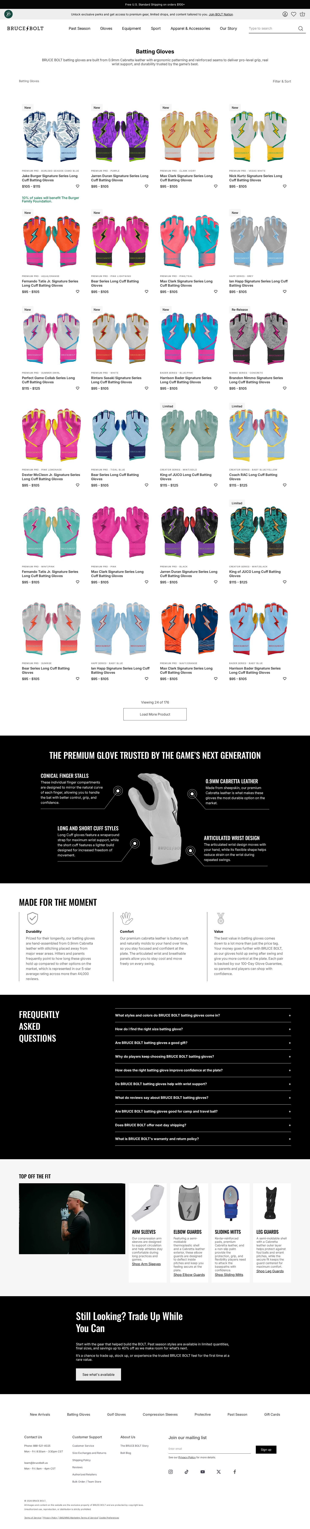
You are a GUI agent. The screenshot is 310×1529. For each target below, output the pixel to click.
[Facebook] (235, 1471)
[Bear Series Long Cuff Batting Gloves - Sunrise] (51, 629)
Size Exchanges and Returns (89, 1452)
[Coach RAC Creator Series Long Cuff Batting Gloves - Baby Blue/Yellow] (258, 435)
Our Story (228, 28)
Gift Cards (272, 1414)
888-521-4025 (41, 1445)
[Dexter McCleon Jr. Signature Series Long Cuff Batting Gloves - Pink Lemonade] (51, 435)
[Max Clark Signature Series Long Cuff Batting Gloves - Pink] (120, 532)
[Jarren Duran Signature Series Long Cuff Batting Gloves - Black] (189, 532)
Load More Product (155, 714)
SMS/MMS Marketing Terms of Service (78, 1517)
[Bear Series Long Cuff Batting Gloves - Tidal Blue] (120, 435)
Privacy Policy (187, 1457)
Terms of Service (32, 1517)
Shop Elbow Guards (189, 1275)
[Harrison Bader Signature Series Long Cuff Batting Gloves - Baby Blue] (258, 629)
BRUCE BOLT (39, 1500)
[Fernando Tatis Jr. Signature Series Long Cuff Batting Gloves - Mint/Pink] (51, 532)
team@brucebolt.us (36, 1462)
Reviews (77, 1467)
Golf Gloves (116, 1414)
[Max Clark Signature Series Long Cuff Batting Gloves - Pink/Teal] (189, 241)
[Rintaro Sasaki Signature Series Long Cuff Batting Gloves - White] (120, 338)
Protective (203, 1414)
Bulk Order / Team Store (86, 1481)
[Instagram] (170, 1471)
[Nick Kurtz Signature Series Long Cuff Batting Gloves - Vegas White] (258, 136)
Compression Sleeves (160, 1414)
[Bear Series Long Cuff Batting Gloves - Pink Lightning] (120, 241)
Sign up (266, 1449)
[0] (293, 14)
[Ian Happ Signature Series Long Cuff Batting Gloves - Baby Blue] (120, 629)
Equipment (131, 28)
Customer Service (83, 1445)
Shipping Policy (81, 1460)
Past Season (79, 28)
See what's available (98, 1374)
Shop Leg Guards (270, 1271)
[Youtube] (203, 1471)
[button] (285, 14)
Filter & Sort (282, 81)
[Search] (300, 28)
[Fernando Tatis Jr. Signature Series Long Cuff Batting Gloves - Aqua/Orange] (51, 241)
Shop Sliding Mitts (229, 1275)
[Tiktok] (187, 1471)
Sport (156, 28)
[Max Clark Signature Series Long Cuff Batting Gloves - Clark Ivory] (189, 136)
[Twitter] (219, 1471)
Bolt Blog (125, 1452)
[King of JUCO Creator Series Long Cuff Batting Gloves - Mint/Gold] (189, 435)
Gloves (106, 28)
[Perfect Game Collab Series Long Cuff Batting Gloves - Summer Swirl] (51, 338)
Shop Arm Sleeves (146, 1264)
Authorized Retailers (84, 1474)
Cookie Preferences (109, 1517)
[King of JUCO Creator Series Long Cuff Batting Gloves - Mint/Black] (258, 532)
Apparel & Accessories (190, 28)
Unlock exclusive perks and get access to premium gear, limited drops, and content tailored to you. (152, 14)
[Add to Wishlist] (78, 186)
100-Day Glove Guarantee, (261, 963)
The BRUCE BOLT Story (134, 1445)
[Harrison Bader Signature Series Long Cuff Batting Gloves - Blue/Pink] (189, 338)
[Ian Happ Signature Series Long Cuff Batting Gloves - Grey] (258, 241)
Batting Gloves (29, 81)
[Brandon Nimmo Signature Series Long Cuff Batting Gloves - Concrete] (258, 338)
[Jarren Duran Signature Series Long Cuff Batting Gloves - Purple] (120, 136)
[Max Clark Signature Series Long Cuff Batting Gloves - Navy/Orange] (189, 629)
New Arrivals (40, 1414)
